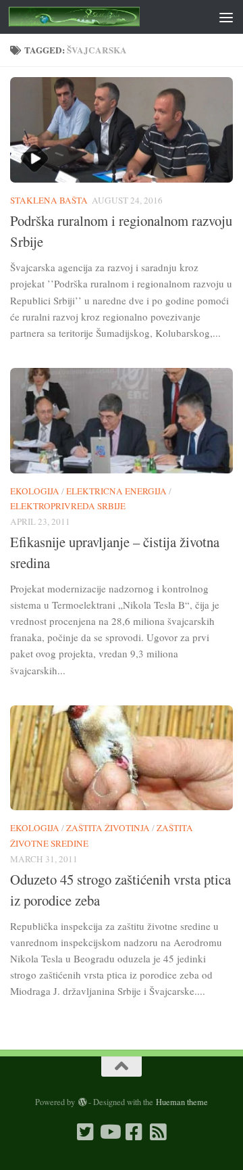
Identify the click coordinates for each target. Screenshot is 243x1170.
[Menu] (226, 17)
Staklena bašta (49, 200)
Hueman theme (182, 1101)
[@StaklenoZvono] (85, 1132)
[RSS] (157, 1132)
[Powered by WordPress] (82, 1102)
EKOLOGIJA (34, 491)
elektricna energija (116, 491)
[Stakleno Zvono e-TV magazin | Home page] (96, 16)
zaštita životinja (108, 828)
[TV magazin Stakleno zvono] (109, 1132)
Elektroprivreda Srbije (68, 506)
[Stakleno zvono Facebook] (133, 1132)
